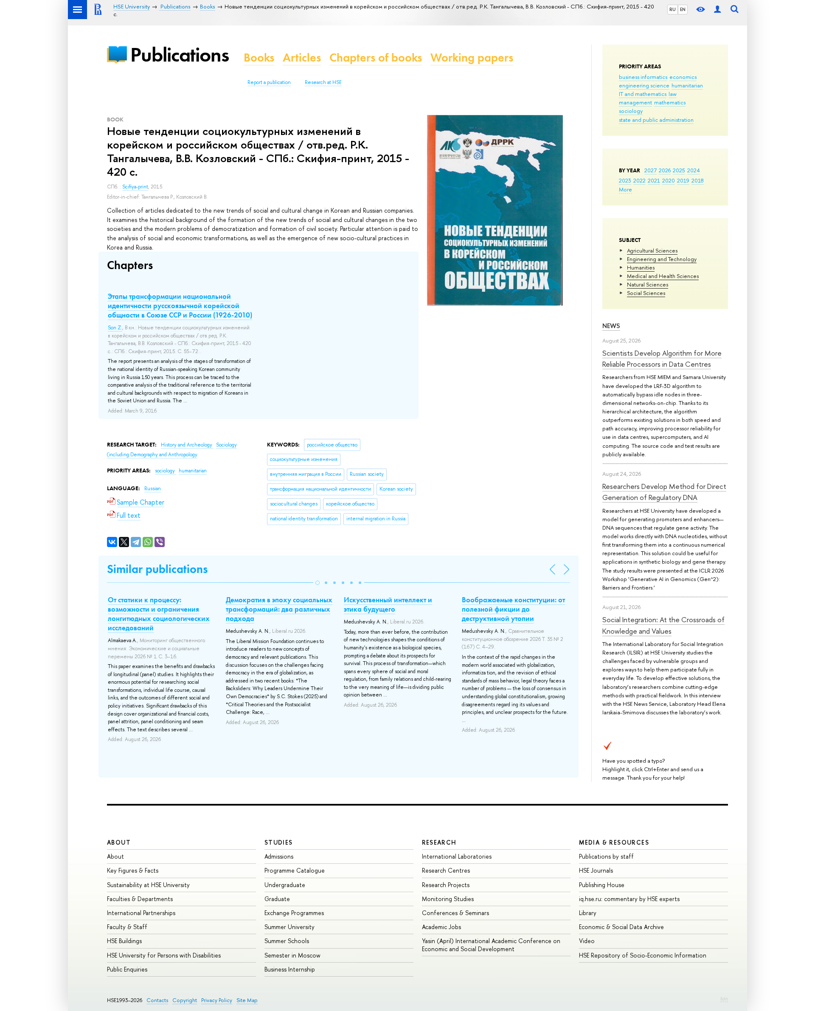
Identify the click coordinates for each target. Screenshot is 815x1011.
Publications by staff (606, 856)
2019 (683, 180)
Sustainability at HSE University (148, 885)
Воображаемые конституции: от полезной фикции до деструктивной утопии (513, 609)
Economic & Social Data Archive (621, 927)
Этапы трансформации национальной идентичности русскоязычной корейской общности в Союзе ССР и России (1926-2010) (180, 306)
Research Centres (446, 870)
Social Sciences (646, 293)
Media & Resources (614, 842)
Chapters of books (375, 57)
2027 (650, 170)
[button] (317, 583)
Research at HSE (323, 82)
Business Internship (289, 969)
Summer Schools (286, 941)
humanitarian (687, 85)
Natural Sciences (647, 284)
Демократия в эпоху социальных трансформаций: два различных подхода (279, 609)
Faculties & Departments (140, 899)
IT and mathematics (642, 94)
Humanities (641, 267)
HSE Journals (596, 870)
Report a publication (269, 82)
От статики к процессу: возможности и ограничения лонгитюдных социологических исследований (159, 613)
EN (683, 9)
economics (683, 77)
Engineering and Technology (662, 259)
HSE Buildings (124, 941)
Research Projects (445, 885)
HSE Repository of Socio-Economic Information (642, 955)
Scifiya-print (135, 186)
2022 (639, 180)
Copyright (184, 1000)
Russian (152, 488)
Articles (302, 57)
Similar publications (157, 569)
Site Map (247, 1000)
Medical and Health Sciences (663, 276)
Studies (278, 842)
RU (672, 9)
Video (587, 941)
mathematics (670, 102)
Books (259, 57)
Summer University (289, 927)
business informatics (643, 77)
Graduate (277, 899)
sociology (631, 111)
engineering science (644, 85)
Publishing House (601, 885)
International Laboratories (457, 856)
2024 (693, 170)
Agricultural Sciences (652, 250)
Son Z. (115, 327)
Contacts (157, 1000)
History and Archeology (187, 444)
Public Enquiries (127, 969)
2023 (625, 180)
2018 (697, 180)
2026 (665, 170)
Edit (724, 999)
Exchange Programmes (294, 913)
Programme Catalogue (294, 870)
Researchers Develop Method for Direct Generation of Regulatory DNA (664, 491)
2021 (654, 180)
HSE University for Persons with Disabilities (164, 955)
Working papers (471, 57)
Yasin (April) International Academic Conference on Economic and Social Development (491, 944)
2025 (679, 170)
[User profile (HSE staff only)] (717, 9)
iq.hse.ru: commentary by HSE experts (629, 899)
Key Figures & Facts (132, 870)
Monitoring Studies (448, 899)
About (119, 842)
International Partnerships (141, 913)
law (673, 94)
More (625, 189)
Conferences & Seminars (455, 913)
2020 (668, 180)
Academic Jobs (441, 927)
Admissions (278, 856)
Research (439, 842)
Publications (179, 54)
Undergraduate (284, 885)
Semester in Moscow (292, 955)
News (611, 325)
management (635, 102)
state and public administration (656, 120)
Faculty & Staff (127, 927)
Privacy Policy (216, 1000)
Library (587, 913)
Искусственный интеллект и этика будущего (388, 604)
